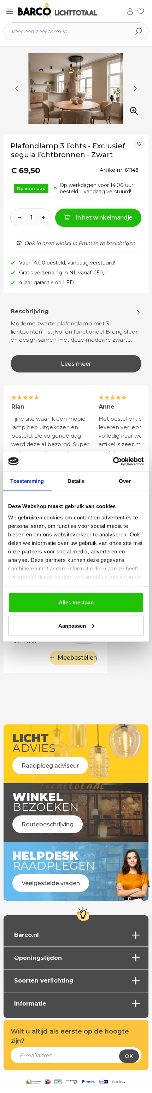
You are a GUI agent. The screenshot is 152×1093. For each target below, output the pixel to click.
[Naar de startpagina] (57, 10)
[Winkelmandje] (148, 12)
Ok (129, 1056)
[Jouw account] (130, 10)
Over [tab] (125, 481)
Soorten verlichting (44, 980)
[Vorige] (16, 88)
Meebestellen (77, 657)
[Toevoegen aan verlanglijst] (139, 143)
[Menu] (10, 11)
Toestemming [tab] (27, 481)
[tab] (76, 339)
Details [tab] (76, 481)
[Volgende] (135, 88)
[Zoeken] (138, 31)
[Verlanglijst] (140, 10)
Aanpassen (72, 625)
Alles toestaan (76, 602)
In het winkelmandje (104, 217)
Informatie (30, 1003)
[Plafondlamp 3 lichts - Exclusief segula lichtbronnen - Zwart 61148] (76, 88)
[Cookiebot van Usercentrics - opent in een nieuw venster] (113, 461)
